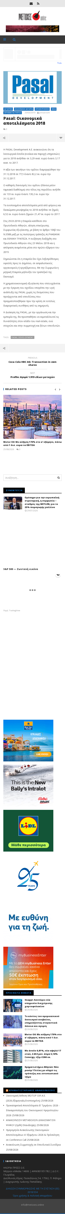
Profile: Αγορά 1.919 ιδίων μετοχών (32, 376)
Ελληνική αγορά (24, 109)
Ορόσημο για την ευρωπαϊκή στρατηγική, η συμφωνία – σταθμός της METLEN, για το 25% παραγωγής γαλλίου (42, 502)
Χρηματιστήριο (12, 112)
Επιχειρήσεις (42, 109)
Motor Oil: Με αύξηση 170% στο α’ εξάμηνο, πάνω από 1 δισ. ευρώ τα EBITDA (32, 443)
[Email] (31, 3)
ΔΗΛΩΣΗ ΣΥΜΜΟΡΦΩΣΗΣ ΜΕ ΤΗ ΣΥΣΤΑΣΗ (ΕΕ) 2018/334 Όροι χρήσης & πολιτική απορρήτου (32, 1192)
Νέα (54, 109)
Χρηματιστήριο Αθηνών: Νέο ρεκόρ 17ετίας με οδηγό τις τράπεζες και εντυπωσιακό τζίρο (42, 1071)
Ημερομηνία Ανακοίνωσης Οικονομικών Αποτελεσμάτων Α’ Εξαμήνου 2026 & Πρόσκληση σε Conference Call (32, 1134)
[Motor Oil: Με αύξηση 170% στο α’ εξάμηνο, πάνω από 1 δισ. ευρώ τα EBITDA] (32, 417)
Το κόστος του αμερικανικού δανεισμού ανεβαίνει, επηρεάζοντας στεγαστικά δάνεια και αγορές (42, 1021)
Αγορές (8, 109)
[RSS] (38, 3)
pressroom (44, 112)
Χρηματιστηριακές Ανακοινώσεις (32, 1090)
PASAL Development (23, 337)
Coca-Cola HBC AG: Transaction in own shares (32, 361)
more (60, 138)
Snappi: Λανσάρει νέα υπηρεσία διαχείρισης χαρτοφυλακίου (38, 1003)
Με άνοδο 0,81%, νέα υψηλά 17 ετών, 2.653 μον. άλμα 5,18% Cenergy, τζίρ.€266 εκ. (43, 1054)
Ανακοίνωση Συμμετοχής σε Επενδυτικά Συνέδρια (33, 1144)
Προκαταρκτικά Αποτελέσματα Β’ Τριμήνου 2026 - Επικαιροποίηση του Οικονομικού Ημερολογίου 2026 (33, 1110)
